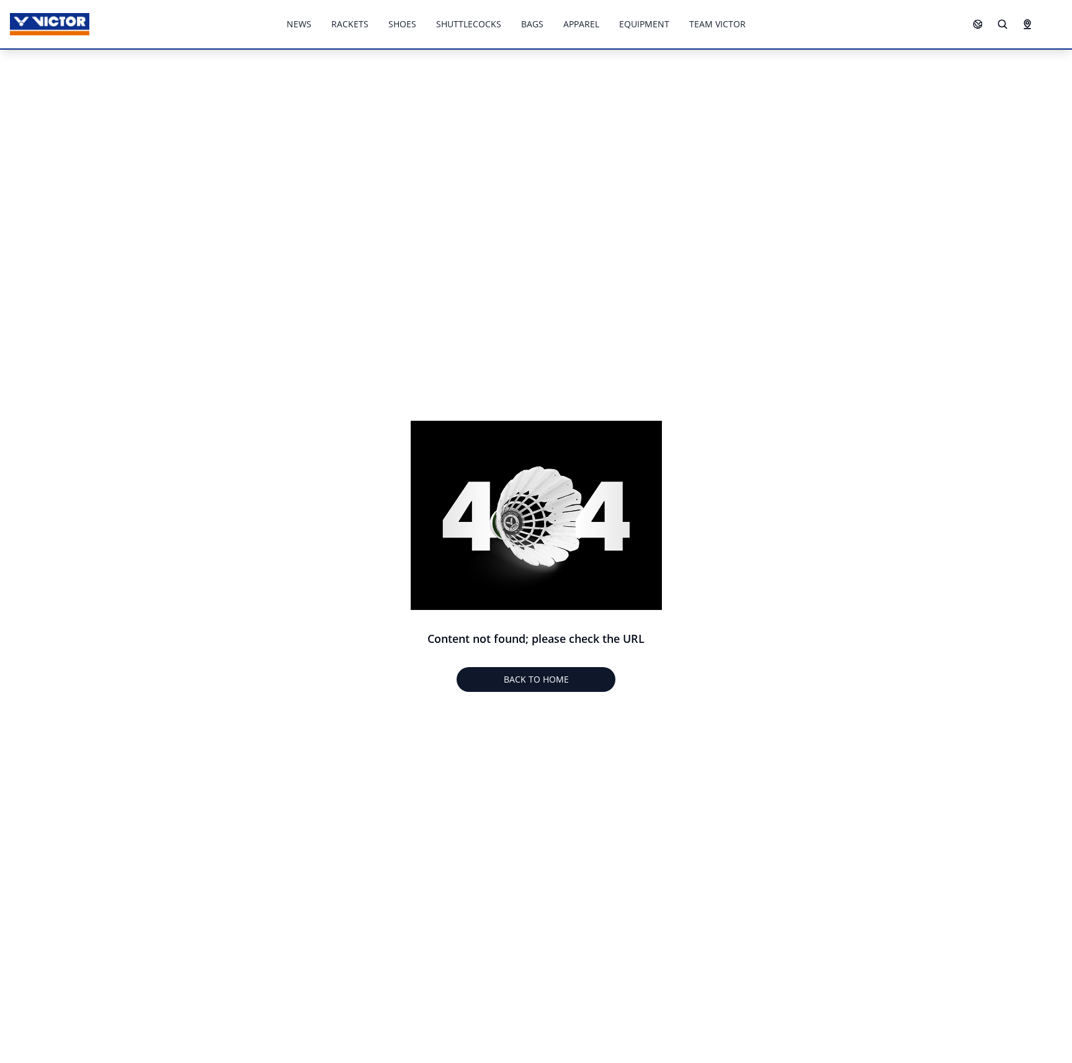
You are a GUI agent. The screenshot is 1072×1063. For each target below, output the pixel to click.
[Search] (1002, 24)
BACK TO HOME (536, 679)
